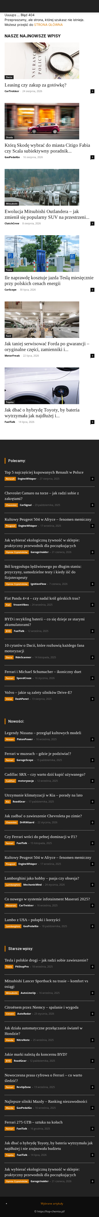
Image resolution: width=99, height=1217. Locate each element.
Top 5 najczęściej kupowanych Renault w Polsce (44, 472)
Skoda (9, 137)
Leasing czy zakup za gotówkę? (35, 85)
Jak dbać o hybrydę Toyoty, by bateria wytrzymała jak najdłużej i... (42, 412)
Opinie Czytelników (16, 552)
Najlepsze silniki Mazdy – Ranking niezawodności (46, 1101)
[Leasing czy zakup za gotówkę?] (49, 60)
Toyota (10, 402)
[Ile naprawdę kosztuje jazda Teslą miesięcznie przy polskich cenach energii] (49, 253)
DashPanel (22, 698)
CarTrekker (12, 91)
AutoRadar (24, 1013)
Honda (9, 1040)
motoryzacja (26, 780)
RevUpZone (24, 1087)
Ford (8, 335)
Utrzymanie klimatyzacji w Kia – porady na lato (44, 795)
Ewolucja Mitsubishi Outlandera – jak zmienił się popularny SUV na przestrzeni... (47, 214)
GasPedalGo (12, 157)
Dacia (9, 77)
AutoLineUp (28, 993)
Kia (7, 801)
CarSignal (26, 505)
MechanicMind (32, 884)
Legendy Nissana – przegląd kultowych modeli (43, 733)
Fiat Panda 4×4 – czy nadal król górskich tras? (42, 598)
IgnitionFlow (38, 584)
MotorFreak (12, 355)
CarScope (11, 289)
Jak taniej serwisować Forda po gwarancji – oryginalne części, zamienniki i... (47, 346)
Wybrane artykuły (52, 1203)
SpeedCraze (24, 678)
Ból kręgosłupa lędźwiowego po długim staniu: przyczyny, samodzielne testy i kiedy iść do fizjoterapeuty (43, 572)
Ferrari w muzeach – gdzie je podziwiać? (38, 753)
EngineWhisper (27, 478)
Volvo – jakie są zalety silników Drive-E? (38, 692)
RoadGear (19, 801)
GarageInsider (40, 552)
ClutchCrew (12, 223)
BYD (8, 631)
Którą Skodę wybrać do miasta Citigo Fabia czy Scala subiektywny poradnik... (47, 148)
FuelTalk (10, 422)
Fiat (8, 604)
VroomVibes (21, 604)
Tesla (9, 269)
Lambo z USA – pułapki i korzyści (32, 920)
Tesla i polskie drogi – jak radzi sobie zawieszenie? (46, 960)
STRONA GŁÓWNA (48, 25)
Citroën (10, 1013)
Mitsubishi (11, 203)
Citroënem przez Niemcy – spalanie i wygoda (42, 1007)
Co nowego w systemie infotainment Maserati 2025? (47, 899)
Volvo (9, 698)
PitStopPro (22, 966)
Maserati (11, 905)
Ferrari (9, 678)
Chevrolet (11, 505)
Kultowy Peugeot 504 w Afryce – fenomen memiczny (48, 519)
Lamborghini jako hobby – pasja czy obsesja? (42, 878)
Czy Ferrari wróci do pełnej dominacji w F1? (41, 837)
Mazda (9, 1107)
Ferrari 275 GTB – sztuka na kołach (34, 1122)
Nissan (10, 739)
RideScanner (23, 657)
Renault (10, 478)
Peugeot (10, 525)
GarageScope (25, 760)
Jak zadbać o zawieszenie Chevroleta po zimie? (43, 816)
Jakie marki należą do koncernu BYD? (36, 1054)
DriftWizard (27, 822)
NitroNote (23, 1040)
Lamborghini (13, 884)
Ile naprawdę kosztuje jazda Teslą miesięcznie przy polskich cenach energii (49, 280)
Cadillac (10, 780)
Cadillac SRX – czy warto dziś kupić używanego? (45, 774)
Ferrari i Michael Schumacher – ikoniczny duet (43, 672)
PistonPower (25, 739)
